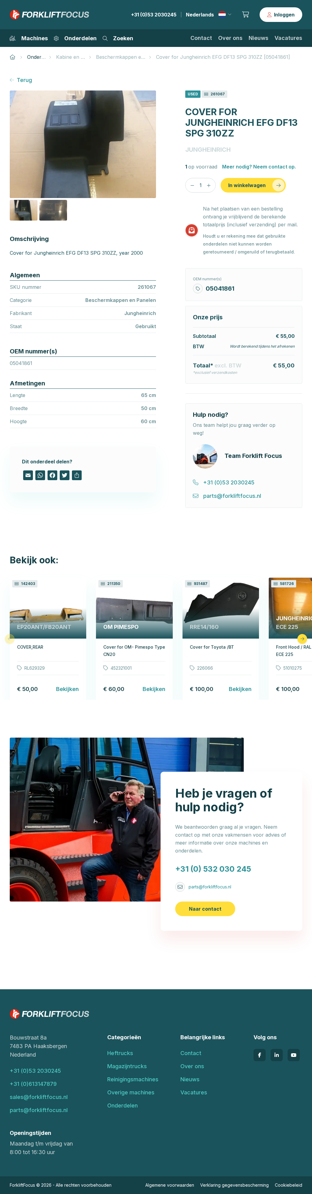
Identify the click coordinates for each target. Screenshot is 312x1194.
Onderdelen (40, 57)
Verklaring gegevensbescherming (234, 1185)
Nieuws (258, 38)
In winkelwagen (247, 185)
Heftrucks (120, 1053)
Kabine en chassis (77, 57)
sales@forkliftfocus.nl (39, 1097)
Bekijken (67, 689)
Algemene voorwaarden (169, 1185)
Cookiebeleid (288, 1185)
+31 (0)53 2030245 (153, 15)
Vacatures (288, 38)
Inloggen (284, 15)
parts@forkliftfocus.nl (210, 886)
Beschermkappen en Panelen (130, 57)
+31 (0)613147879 (33, 1084)
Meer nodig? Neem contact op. (259, 167)
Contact (201, 38)
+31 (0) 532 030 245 (213, 868)
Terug (24, 80)
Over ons (230, 38)
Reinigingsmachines (132, 1079)
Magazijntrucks (127, 1066)
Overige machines (130, 1092)
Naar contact (205, 909)
